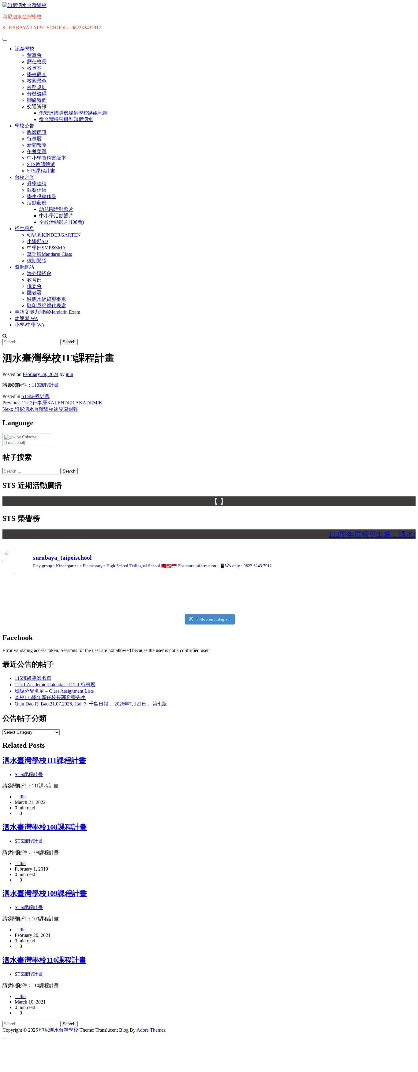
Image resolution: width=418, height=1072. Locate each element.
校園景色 (37, 80)
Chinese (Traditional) (20, 440)
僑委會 (34, 286)
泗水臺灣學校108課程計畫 (44, 827)
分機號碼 (37, 93)
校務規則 (37, 87)
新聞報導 (37, 145)
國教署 (34, 292)
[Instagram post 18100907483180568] (261, 583)
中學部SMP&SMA (46, 247)
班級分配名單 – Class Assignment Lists (54, 691)
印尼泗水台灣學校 (22, 16)
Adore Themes (150, 1030)
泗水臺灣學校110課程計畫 (44, 960)
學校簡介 (37, 74)
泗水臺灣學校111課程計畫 (44, 760)
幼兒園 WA (26, 318)
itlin (69, 374)
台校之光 (24, 177)
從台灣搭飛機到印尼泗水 (66, 119)
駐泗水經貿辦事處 (46, 299)
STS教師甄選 (41, 164)
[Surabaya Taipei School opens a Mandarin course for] (156, 594)
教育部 (34, 279)
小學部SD (37, 241)
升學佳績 (37, 183)
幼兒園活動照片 (56, 209)
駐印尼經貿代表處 (46, 305)
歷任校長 (37, 61)
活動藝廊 (37, 202)
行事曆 (34, 138)
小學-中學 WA (30, 324)
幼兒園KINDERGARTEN (54, 235)
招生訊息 (24, 228)
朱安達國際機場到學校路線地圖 (73, 113)
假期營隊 (37, 260)
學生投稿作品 (41, 196)
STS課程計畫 (41, 170)
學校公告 (24, 125)
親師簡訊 (37, 132)
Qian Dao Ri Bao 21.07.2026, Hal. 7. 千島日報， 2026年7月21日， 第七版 (91, 703)
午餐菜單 (37, 151)
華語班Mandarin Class (49, 254)
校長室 (34, 68)
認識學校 (24, 48)
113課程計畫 (45, 385)
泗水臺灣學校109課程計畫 (44, 893)
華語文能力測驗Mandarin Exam (47, 312)
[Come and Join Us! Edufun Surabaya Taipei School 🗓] (52, 595)
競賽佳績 (37, 190)
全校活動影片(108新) (61, 222)
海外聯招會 (39, 273)
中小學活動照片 (56, 215)
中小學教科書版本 (46, 157)
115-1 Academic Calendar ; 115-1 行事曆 (55, 684)
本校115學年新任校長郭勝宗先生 (50, 697)
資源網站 (24, 267)
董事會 (34, 55)
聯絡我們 (37, 100)
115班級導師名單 (33, 678)
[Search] (4, 335)
